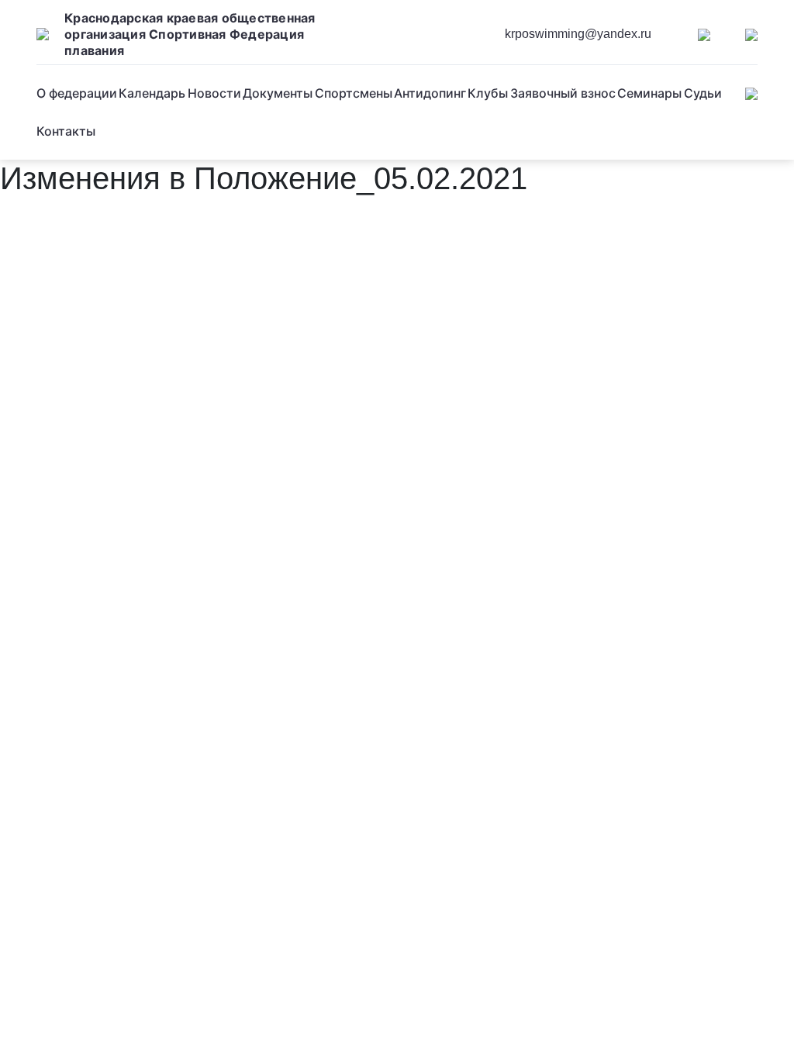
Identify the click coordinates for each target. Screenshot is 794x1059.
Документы (277, 93)
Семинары (649, 93)
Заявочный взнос (563, 93)
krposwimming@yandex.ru (578, 33)
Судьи (703, 93)
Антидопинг (430, 93)
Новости (214, 93)
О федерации (76, 93)
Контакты (65, 131)
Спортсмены (353, 93)
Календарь (152, 93)
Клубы (488, 93)
